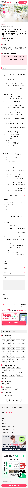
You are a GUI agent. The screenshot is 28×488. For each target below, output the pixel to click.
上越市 (15, 372)
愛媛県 (13, 356)
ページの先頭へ (15, 400)
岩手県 (13, 337)
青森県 (8, 337)
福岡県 (23, 356)
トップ (2, 405)
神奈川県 (18, 343)
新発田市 (18, 367)
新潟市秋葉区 (19, 375)
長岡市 (3, 367)
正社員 (15, 389)
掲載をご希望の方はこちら (8, 429)
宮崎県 (23, 359)
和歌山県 (23, 351)
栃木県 (18, 340)
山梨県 (18, 345)
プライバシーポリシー (7, 421)
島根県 (8, 353)
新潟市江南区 (12, 375)
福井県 (13, 345)
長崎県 (8, 359)
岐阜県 (3, 348)
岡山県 (13, 353)
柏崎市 (13, 367)
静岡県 (8, 348)
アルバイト (10, 389)
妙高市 (10, 372)
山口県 (23, 353)
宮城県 (18, 337)
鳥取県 (3, 353)
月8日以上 (10, 395)
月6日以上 (4, 395)
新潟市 (9, 370)
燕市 (18, 370)
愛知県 (13, 348)
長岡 (3, 383)
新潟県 (23, 343)
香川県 (8, 356)
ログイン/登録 (23, 2)
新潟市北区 (4, 372)
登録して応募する (14, 485)
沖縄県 (9, 361)
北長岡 (7, 383)
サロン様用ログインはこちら (9, 432)
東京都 (13, 343)
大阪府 (8, 351)
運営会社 (4, 415)
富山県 (3, 345)
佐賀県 (3, 359)
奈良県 (18, 351)
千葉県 (8, 343)
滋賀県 (23, 348)
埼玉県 (3, 343)
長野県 (23, 345)
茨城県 (13, 340)
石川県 (8, 345)
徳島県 (3, 356)
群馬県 (23, 340)
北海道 (3, 337)
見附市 (14, 370)
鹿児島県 (4, 361)
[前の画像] (2, 13)
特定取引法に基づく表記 (8, 426)
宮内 (12, 383)
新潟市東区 (20, 372)
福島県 (8, 340)
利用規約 (4, 418)
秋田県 (23, 337)
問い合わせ (4, 423)
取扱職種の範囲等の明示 (6, 481)
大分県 (18, 359)
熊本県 (13, 359)
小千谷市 (4, 370)
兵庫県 (13, 351)
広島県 (18, 353)
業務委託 (4, 389)
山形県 (3, 340)
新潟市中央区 (4, 375)
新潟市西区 (4, 378)
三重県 (18, 348)
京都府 (3, 351)
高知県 (18, 356)
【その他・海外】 (16, 361)
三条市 (8, 367)
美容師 (3, 24)
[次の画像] (25, 13)
